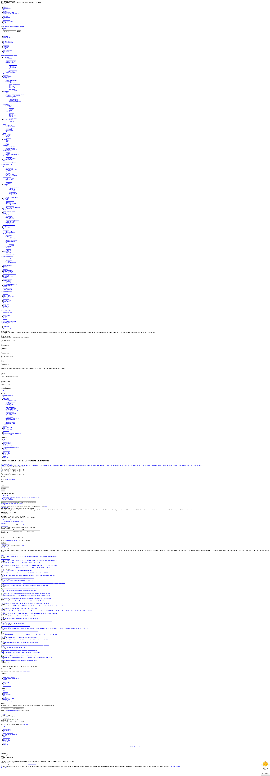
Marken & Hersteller (8, 429)
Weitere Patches (6, 307)
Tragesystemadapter (7, 288)
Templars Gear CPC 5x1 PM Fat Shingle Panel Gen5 (37, 640)
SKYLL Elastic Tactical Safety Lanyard (28, 588)
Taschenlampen (9, 217)
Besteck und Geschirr (8, 314)
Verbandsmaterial (10, 206)
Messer (5, 166)
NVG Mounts (12, 86)
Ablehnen (3, 767)
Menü (4, 28)
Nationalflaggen (6, 297)
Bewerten (3, 491)
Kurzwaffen (11, 244)
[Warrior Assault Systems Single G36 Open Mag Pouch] (13, 598)
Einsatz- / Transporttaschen (12, 197)
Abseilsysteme (6, 227)
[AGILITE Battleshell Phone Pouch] (9, 570)
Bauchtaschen (6, 286)
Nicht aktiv (11, 108)
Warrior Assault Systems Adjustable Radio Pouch (35, 600)
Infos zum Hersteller (18, 503)
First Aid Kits (9, 204)
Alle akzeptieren (9, 767)
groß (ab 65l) (12, 190)
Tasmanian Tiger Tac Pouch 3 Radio (26, 580)
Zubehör (8, 111)
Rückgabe (5, 16)
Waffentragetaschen (10, 241)
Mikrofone (11, 114)
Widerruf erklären (7, 686)
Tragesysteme (6, 399)
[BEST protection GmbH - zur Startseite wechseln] (12, 26)
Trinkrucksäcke (12, 192)
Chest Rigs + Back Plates (11, 71)
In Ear (10, 110)
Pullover (8, 135)
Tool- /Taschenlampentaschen (10, 284)
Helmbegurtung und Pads (14, 84)
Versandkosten (25, 724)
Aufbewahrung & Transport (15, 101)
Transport (5, 184)
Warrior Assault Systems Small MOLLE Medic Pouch (38, 567)
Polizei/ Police (6, 301)
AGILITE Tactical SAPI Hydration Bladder (31, 562)
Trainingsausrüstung (7, 76)
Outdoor (5, 426)
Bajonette (8, 173)
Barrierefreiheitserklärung (9, 677)
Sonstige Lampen (10, 222)
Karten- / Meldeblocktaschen (9, 274)
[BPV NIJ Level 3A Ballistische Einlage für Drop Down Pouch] (15, 556)
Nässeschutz (6, 160)
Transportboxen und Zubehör (12, 196)
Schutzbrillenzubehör (11, 96)
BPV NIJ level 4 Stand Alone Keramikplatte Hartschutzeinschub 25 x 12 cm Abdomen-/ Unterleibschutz (71, 610)
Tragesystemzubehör (8, 289)
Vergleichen (3, 488)
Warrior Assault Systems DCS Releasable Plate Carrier (38, 593)
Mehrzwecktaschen (7, 279)
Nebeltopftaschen (7, 275)
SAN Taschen (6, 277)
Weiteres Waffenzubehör (11, 240)
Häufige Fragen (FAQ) (8, 12)
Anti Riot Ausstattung (8, 119)
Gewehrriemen (9, 246)
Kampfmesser (9, 170)
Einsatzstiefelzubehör (11, 158)
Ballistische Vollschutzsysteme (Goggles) (15, 94)
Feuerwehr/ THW (7, 300)
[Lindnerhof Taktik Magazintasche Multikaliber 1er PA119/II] (15, 575)
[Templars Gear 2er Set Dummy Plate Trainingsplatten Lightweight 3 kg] (17, 583)
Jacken (4, 124)
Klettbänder (8, 183)
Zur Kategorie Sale (5, 324)
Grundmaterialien (7, 177)
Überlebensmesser (10, 174)
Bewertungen (10, 503)
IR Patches (5, 302)
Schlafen (5, 316)
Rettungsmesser (9, 168)
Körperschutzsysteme (8, 395)
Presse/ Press (6, 304)
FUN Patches (6, 299)
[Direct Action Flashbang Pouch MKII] (10, 615)
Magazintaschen (9, 242)
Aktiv (10, 106)
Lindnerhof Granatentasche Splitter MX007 (31, 660)
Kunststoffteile (9, 179)
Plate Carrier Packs (13, 65)
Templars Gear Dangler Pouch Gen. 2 (27, 655)
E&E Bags (5, 269)
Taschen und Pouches (11, 203)
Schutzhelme (6, 77)
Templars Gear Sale (7, 434)
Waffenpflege (9, 235)
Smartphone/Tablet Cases (9, 211)
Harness (8, 261)
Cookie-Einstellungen (8, 21)
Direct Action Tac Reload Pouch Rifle (27, 590)
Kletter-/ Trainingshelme (11, 80)
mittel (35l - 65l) (12, 189)
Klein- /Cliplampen (10, 221)
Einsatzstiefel (6, 155)
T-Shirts (8, 136)
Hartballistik (6, 75)
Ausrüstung (6, 398)
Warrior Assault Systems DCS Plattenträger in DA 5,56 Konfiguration (48, 605)
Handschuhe (6, 145)
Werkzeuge (5, 228)
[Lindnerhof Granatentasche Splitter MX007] (11, 660)
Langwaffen (11, 245)
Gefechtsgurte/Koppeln (8, 258)
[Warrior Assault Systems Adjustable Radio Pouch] (12, 600)
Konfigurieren (16, 767)
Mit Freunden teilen (13, 502)
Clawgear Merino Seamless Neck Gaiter (29, 642)
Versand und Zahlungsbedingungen (11, 13)
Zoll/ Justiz (5, 294)
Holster (7, 236)
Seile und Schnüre (10, 178)
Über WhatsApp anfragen (30, 502)
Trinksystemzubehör (10, 232)
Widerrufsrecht (6, 17)
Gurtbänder (8, 180)
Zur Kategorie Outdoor (6, 310)
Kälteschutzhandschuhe (11, 147)
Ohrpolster (11, 113)
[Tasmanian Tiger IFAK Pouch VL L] (9, 578)
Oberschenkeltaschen (8, 276)
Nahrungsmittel (6, 315)
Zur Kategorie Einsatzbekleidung (8, 121)
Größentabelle (6, 20)
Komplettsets (9, 58)
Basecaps (8, 153)
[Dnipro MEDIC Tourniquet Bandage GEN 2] (11, 618)
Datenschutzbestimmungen (12, 540)
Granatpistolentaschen (8, 271)
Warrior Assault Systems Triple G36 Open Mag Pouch (38, 595)
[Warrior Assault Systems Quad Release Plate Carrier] (13, 585)
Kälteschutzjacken (10, 128)
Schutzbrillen (6, 91)
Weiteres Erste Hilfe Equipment (13, 207)
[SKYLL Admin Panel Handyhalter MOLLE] (11, 652)
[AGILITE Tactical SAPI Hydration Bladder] (11, 562)
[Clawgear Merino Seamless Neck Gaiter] (10, 642)
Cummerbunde (12, 67)
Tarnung (5, 226)
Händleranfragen (7, 9)
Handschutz (8, 249)
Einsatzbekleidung (7, 396)
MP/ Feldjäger (6, 295)
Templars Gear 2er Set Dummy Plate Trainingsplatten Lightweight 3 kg (49, 583)
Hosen (4, 133)
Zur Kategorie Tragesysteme (7, 256)
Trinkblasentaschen (7, 285)
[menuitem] (136, 6)
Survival (5, 319)
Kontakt (5, 15)
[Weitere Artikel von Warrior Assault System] (6, 464)
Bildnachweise (6, 690)
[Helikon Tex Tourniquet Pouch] (8, 626)
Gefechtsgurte (9, 260)
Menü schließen (6, 390)
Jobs (4, 6)
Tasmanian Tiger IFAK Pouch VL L (26, 578)
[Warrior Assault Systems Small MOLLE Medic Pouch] (13, 567)
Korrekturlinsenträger (13, 99)
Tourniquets (8, 202)
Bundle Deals (6, 431)
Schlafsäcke (6, 251)
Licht (4, 213)
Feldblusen (8, 138)
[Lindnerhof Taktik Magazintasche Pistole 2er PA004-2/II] (14, 657)
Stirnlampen (9, 214)
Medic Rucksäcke (13, 194)
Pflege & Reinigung (13, 100)
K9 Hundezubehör (7, 208)
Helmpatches (12, 89)
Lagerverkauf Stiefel (7, 427)
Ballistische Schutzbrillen (11, 92)
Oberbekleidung (7, 134)
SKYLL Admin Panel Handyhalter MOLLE (31, 652)
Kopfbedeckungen (7, 150)
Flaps (10, 68)
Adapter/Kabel (12, 115)
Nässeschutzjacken (10, 131)
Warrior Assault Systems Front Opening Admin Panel (37, 603)
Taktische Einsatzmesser (11, 169)
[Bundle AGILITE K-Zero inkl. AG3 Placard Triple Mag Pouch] (15, 613)
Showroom (5, 7)
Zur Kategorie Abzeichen (6, 291)
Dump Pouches (6, 267)
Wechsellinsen (12, 97)
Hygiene (5, 317)
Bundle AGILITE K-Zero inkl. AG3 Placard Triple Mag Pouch (44, 613)
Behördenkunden (7, 8)
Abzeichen (5, 424)
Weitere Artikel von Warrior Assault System (13, 521)
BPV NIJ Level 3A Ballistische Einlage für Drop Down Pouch (44, 556)
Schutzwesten (6, 57)
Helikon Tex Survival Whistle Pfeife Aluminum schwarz (39, 621)
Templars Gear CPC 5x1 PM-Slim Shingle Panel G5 (37, 645)
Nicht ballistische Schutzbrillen (13, 95)
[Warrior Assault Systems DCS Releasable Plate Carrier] (13, 593)
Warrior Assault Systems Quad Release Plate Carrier (36, 585)
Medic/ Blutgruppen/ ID (8, 296)
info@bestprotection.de (25, 671)
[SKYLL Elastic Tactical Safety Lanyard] (10, 588)
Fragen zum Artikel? (7, 519)
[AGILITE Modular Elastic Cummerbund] (10, 631)
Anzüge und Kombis (8, 159)
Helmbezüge (12, 82)
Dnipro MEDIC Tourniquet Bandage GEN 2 (32, 618)
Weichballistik (6, 73)
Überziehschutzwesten (11, 61)
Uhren (4, 212)
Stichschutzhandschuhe (11, 149)
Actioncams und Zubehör (9, 225)
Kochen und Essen (7, 312)
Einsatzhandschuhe (10, 148)
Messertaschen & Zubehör (12, 175)
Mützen (8, 152)
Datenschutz (6, 18)
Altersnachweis (6, 675)
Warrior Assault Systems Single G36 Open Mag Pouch (38, 598)
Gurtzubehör (9, 264)
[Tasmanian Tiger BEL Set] (7, 647)
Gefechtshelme (9, 79)
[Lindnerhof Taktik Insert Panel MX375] (10, 637)
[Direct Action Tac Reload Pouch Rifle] (10, 590)
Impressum (5, 23)
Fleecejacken (9, 129)
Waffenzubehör (6, 233)
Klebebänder (9, 182)
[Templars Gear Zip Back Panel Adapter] (10, 650)
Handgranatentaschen (8, 272)
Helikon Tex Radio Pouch (19, 623)
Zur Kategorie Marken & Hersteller (8, 321)
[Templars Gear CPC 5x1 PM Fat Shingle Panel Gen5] (13, 640)
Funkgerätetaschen (7, 270)
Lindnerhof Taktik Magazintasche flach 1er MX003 (36, 573)
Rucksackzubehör (13, 193)
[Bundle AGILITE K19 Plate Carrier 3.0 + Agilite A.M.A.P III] (15, 634)
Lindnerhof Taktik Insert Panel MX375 (28, 637)
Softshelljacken (9, 130)
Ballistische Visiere (13, 87)
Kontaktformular (32, 764)
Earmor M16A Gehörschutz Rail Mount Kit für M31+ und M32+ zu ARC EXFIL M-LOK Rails (66, 628)
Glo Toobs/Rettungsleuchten (12, 220)
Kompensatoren (9, 250)
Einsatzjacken (9, 125)
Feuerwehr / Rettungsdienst (9, 162)
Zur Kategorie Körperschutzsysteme (9, 55)
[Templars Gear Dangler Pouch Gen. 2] (10, 655)
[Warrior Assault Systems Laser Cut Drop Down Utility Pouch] (15, 565)
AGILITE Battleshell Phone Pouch (25, 570)
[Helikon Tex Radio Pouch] (7, 623)
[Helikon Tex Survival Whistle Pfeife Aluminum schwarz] (14, 621)
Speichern (3, 542)
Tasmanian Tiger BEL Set (19, 647)
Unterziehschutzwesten (11, 60)
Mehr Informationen (175, 766)
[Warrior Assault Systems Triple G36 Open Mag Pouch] (13, 595)
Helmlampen (9, 216)
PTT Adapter (12, 116)
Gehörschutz (6, 104)
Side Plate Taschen (13, 70)
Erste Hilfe (5, 199)
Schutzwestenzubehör (11, 72)
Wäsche (5, 139)
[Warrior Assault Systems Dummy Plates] (10, 608)
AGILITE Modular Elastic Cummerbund (29, 631)
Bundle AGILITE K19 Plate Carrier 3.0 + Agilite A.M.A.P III (43, 634)
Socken (7, 144)
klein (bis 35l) (12, 188)
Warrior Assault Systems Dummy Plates (28, 608)
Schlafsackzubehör (10, 254)
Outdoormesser (9, 172)
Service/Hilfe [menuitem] (10, 13)
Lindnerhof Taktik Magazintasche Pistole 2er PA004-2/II (39, 657)
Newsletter (5, 692)
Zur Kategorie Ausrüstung (6, 164)
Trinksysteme (6, 230)
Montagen (8, 247)
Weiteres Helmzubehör (14, 90)
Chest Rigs (5, 266)
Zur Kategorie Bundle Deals (7, 322)
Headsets (11, 109)
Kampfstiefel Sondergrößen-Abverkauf (12, 433)
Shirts (7, 140)
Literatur (5, 428)
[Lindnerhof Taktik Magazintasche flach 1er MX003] (13, 573)
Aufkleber (5, 305)
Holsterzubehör (12, 239)
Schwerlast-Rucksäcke (14, 187)
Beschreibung (4, 503)
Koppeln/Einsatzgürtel (11, 262)
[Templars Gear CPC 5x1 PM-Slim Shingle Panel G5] (13, 645)
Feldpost (5, 11)
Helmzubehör (9, 81)
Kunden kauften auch (10, 554)
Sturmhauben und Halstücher (12, 154)
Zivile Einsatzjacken (10, 126)
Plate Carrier (9, 63)
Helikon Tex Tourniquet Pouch (23, 626)
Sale (4, 432)
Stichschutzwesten (10, 62)
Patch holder (6, 306)
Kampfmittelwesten (7, 265)
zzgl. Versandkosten (10, 479)
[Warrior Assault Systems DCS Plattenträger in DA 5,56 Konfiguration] (17, 605)
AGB (4, 22)
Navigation (5, 209)
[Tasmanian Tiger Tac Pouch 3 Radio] (9, 580)
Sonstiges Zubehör (13, 103)
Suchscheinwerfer (10, 218)
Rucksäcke (8, 185)
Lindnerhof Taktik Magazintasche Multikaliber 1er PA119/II (42, 575)
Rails (10, 85)
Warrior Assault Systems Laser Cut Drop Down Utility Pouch (43, 565)
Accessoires (6, 198)
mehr (45, 506)
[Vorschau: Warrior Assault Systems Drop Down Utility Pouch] (15, 465)
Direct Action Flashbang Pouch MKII (27, 615)
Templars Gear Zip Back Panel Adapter (28, 650)
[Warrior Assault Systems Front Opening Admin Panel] (13, 603)
